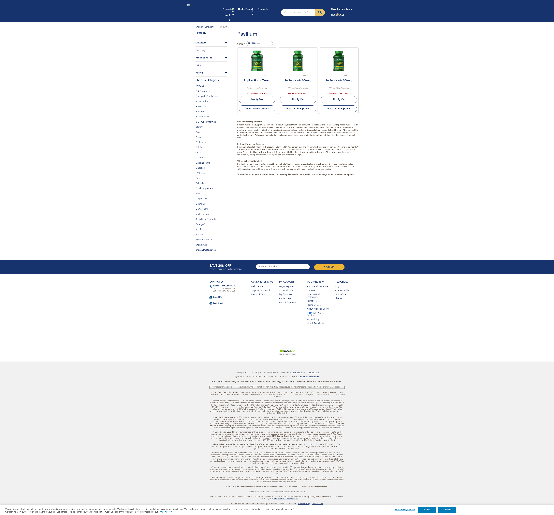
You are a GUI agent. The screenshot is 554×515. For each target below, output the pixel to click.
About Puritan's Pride (317, 287)
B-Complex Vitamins (205, 122)
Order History (286, 291)
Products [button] (227, 9)
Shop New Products (205, 219)
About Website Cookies (319, 309)
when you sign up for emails (225, 267)
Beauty (199, 127)
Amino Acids (201, 101)
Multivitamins (202, 214)
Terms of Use (313, 373)
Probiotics (200, 230)
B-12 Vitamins (202, 117)
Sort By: (241, 44)
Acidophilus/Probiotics (206, 96)
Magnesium (201, 199)
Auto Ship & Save (287, 302)
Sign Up (329, 267)
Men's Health (201, 209)
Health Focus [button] (245, 9)
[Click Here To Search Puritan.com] (320, 12)
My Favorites (285, 295)
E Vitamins (200, 173)
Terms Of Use (314, 305)
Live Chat (218, 303)
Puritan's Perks (286, 299)
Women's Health (203, 240)
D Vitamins (200, 158)
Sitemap (339, 299)
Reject (427, 510)
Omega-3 (200, 224)
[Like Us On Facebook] (269, 333)
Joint (197, 194)
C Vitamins (200, 142)
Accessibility (313, 320)
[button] (265, 354)
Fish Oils (199, 183)
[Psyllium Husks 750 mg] (257, 61)
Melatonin (200, 204)
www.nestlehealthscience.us (285, 499)
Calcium (199, 148)
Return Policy (258, 295)
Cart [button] (340, 15)
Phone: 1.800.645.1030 (224, 286)
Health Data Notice (316, 323)
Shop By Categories (205, 27)
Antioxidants (201, 107)
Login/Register (286, 287)
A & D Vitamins (202, 91)
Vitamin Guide (342, 291)
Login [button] (349, 9)
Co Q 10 (199, 153)
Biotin (198, 132)
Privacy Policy (314, 301)
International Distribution (313, 296)
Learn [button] (225, 15)
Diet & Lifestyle (202, 163)
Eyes (197, 178)
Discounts (263, 9)
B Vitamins (200, 112)
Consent (447, 510)
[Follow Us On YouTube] (283, 333)
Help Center (257, 287)
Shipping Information (261, 291)
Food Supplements (205, 189)
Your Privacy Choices (315, 314)
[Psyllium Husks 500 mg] (298, 61)
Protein (199, 235)
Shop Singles (201, 245)
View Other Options (257, 109)
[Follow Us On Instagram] (276, 333)
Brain (198, 137)
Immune (199, 86)
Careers (311, 291)
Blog (337, 287)
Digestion (200, 168)
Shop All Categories (205, 250)
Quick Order (341, 295)
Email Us (217, 297)
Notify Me (257, 99)
